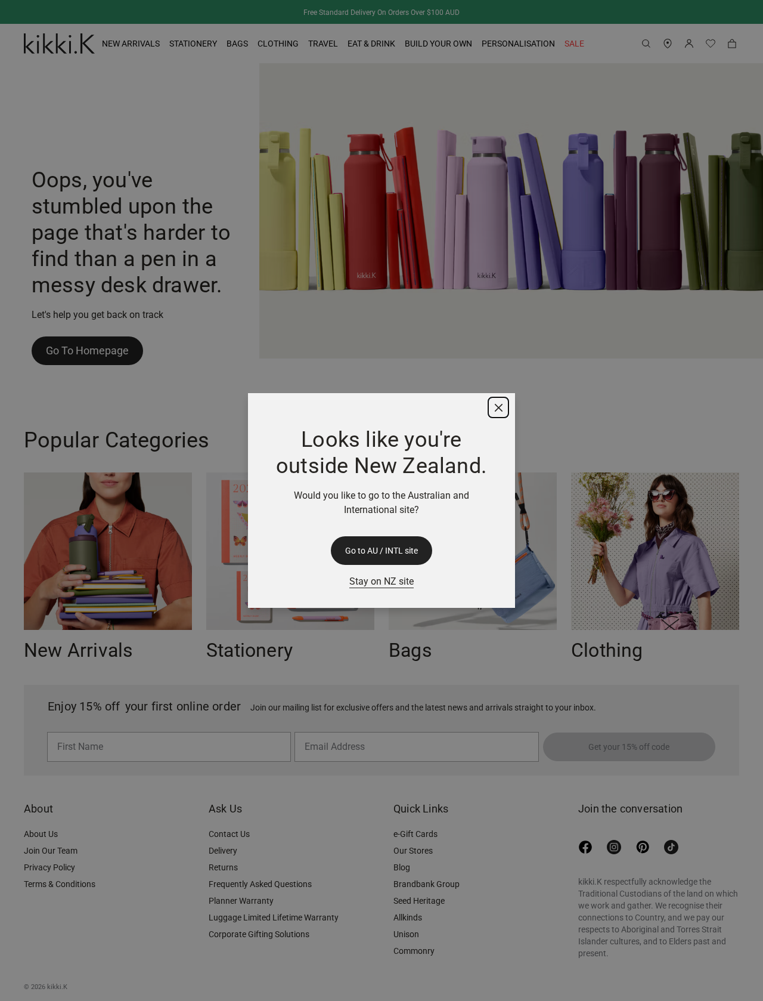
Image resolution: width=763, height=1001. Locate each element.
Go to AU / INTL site (381, 550)
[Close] (498, 407)
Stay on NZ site (381, 581)
